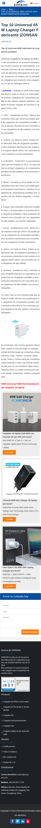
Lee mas (9, 452)
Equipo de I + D (9, 762)
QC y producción (9, 757)
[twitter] (17, 821)
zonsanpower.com (15, 4)
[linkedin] (23, 821)
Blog (11, 9)
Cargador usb (8, 726)
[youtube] (28, 821)
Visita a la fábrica (10, 752)
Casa (3, 9)
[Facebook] (12, 821)
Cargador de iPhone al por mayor (16, 702)
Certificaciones (9, 746)
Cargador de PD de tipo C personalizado (16, 708)
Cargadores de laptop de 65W (24, 59)
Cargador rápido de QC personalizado (16, 732)
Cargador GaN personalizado (14, 721)
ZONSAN (7, 91)
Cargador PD (8, 715)
